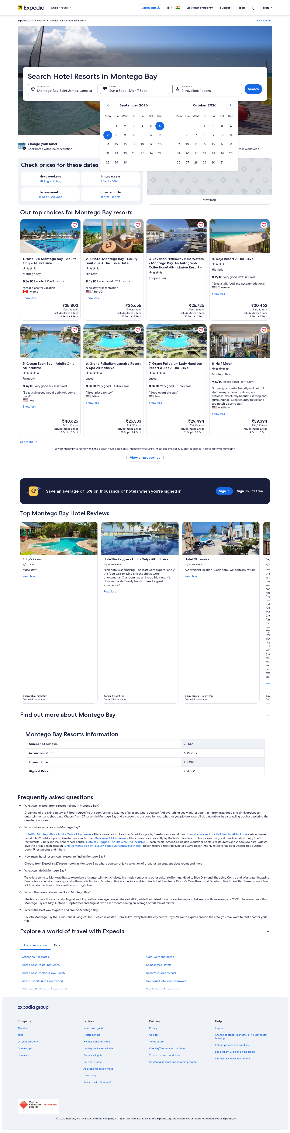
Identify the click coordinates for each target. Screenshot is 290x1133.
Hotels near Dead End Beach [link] (41, 965)
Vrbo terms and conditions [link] (164, 1055)
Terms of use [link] (156, 1041)
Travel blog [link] (89, 1075)
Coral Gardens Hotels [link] (160, 957)
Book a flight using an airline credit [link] (235, 1051)
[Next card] (264, 612)
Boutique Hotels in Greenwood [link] (166, 981)
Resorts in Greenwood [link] (161, 973)
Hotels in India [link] (91, 1035)
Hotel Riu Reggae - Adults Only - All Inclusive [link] (115, 842)
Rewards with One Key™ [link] (97, 1082)
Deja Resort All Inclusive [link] (110, 838)
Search (253, 89)
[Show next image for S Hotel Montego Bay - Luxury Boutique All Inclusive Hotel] (138, 236)
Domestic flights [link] (92, 1055)
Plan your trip (264, 20)
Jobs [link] (20, 1035)
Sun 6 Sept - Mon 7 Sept (128, 90)
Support (226, 8)
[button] (116, 126)
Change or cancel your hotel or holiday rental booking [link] (241, 1036)
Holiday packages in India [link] (98, 1048)
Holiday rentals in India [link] (96, 1041)
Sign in (267, 8)
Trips (242, 8)
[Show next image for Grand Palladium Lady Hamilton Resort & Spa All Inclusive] (201, 341)
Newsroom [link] (24, 1055)
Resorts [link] (41, 20)
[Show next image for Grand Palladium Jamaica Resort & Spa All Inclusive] (138, 341)
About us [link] (23, 1028)
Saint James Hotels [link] (158, 965)
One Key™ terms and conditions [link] (167, 1048)
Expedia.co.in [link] (25, 20)
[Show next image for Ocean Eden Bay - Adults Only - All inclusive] (75, 341)
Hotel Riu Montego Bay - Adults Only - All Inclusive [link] (57, 834)
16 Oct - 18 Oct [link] (110, 197)
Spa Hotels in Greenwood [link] (163, 989)
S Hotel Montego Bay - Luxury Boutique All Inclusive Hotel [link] (102, 846)
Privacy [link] (153, 1028)
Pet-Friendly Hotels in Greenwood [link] (44, 989)
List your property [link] (28, 1041)
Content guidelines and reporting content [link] (173, 1062)
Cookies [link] (153, 1035)
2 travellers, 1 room (196, 90)
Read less (29, 576)
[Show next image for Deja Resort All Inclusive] (264, 236)
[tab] (35, 945)
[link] (74, 225)
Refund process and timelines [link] (232, 1045)
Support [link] (220, 1028)
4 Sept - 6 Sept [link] (111, 181)
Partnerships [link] (25, 1048)
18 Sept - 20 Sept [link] (50, 197)
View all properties (145, 457)
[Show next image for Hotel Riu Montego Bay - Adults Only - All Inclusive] (75, 236)
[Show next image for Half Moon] (264, 341)
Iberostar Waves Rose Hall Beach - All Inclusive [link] (217, 834)
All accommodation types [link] (98, 1068)
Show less (29, 298)
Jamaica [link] (53, 20)
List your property (200, 8)
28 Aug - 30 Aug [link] (50, 181)
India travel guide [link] (93, 1028)
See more (26, 442)
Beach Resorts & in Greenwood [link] (42, 981)
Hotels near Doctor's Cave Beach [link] (43, 973)
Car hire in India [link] (92, 1062)
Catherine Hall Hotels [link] (35, 957)
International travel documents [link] (232, 1058)
